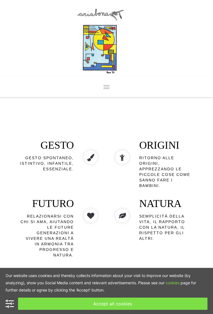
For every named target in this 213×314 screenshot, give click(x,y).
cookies (172, 282)
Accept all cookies (112, 303)
